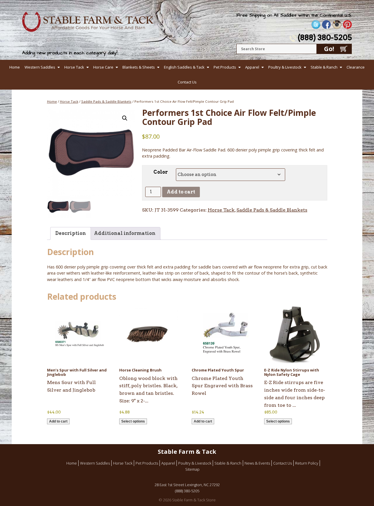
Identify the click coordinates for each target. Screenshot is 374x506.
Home (14, 67)
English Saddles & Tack (184, 67)
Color (160, 172)
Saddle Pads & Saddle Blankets (106, 101)
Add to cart (181, 192)
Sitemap (192, 469)
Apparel (252, 67)
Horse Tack (74, 67)
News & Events (257, 463)
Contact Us (187, 82)
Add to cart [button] (58, 421)
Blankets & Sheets (138, 67)
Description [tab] (70, 233)
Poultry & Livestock (285, 67)
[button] (125, 118)
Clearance (356, 67)
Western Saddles (40, 67)
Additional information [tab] (124, 233)
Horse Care (103, 67)
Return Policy (306, 463)
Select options (133, 421)
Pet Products (225, 67)
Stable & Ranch (324, 67)
